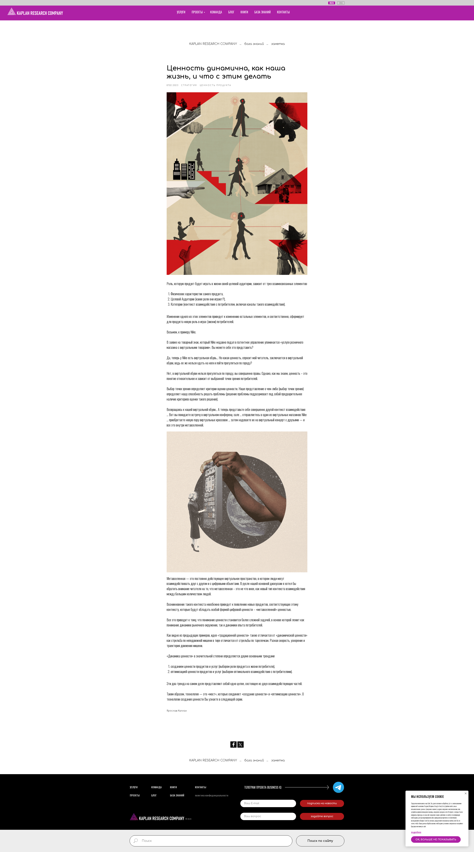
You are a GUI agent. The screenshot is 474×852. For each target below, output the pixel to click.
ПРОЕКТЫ (197, 12)
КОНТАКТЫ (283, 12)
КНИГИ (244, 12)
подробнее (416, 832)
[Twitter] (240, 744)
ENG (341, 2)
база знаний (254, 44)
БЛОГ (231, 12)
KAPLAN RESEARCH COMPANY (213, 44)
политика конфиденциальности (211, 795)
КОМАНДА (216, 12)
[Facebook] (233, 744)
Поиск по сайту (320, 841)
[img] (338, 787)
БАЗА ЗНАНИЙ (262, 12)
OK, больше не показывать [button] (435, 839)
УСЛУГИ (181, 12)
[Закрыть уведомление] (466, 793)
